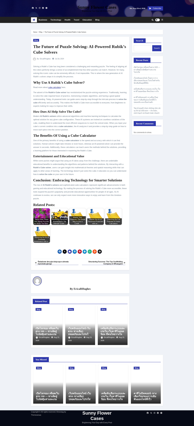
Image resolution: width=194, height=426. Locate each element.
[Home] (34, 19)
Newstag (60, 412)
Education (87, 20)
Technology (56, 20)
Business (43, 20)
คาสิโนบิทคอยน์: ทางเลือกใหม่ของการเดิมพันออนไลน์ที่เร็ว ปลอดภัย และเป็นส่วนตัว (146, 99)
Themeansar (36, 415)
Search (139, 40)
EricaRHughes (45, 59)
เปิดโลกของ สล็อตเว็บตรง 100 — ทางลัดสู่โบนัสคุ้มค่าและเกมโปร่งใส (47, 333)
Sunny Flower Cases (97, 7)
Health (67, 20)
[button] (162, 19)
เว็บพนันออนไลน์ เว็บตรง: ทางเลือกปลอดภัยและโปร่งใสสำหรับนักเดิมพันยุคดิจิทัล (79, 334)
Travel (76, 20)
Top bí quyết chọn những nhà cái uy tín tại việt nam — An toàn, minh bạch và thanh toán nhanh (147, 110)
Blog (97, 20)
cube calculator (54, 87)
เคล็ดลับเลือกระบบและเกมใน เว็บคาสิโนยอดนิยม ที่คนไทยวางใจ (113, 331)
